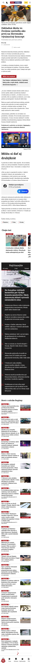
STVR (4, 43)
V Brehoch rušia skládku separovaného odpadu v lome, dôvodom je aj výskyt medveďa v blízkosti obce (16, 366)
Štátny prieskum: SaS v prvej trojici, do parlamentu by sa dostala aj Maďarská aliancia (17, 336)
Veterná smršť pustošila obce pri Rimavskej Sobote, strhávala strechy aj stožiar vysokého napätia (17, 377)
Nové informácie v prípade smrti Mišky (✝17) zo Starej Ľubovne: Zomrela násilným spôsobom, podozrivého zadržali (9, 644)
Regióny (5, 404)
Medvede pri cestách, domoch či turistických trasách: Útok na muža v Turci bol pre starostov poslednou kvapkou (8, 546)
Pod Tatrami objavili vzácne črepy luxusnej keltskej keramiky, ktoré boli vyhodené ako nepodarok (9, 609)
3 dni (16, 268)
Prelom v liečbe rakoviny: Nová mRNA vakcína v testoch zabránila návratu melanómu (17, 326)
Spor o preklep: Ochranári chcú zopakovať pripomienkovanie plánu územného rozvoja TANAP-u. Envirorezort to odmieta (10, 570)
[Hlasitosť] (23, 146)
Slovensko (9, 234)
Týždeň (26, 268)
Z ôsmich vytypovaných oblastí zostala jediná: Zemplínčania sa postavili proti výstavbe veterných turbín (9, 596)
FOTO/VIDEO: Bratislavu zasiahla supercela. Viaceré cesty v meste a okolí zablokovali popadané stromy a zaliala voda (10, 517)
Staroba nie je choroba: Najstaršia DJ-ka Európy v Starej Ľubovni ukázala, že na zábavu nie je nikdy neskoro (10, 432)
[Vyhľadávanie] (3, 3)
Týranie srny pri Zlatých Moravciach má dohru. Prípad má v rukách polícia (10, 558)
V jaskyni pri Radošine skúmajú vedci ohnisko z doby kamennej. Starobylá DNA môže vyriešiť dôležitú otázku (9, 532)
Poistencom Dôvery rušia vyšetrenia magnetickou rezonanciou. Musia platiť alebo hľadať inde (17, 307)
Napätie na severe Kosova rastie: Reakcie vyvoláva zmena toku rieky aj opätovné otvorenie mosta (17, 317)
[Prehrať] (3, 146)
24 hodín (5, 268)
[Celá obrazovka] (29, 146)
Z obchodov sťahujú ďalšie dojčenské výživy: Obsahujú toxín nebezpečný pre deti (15, 250)
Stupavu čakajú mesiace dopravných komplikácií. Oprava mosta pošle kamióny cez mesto (10, 621)
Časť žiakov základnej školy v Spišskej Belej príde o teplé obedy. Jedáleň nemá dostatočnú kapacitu (15, 82)
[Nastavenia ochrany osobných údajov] (3, 661)
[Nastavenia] (26, 146)
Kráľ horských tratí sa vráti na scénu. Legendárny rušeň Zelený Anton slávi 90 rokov (10, 421)
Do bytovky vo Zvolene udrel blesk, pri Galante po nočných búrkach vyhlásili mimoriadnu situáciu (10, 444)
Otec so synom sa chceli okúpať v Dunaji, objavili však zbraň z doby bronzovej (16, 346)
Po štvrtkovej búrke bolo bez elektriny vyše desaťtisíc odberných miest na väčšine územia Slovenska (10, 492)
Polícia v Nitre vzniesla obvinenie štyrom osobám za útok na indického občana (10, 455)
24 (26, 2)
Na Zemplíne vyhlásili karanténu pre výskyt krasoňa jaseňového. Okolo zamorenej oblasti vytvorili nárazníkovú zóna (17, 295)
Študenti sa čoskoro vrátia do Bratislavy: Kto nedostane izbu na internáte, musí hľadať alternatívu (10, 583)
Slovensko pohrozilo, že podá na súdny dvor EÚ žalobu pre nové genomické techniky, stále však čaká (17, 355)
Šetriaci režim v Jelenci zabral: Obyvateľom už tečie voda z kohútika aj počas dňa (10, 632)
